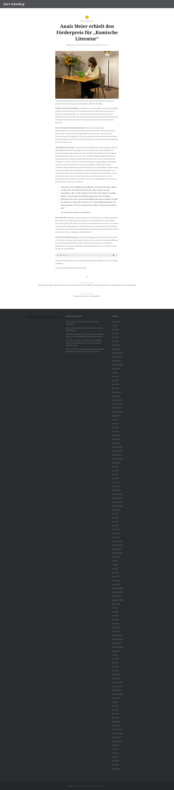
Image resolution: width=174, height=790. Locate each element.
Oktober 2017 (116, 737)
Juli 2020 (115, 608)
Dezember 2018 (117, 682)
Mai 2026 (115, 333)
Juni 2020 (115, 612)
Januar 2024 (116, 443)
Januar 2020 (116, 631)
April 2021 (115, 572)
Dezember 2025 (117, 353)
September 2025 (117, 365)
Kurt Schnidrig (14, 4)
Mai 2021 (115, 568)
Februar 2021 (116, 580)
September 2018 (117, 694)
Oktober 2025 (116, 361)
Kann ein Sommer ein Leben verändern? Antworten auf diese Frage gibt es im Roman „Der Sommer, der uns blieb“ (85, 350)
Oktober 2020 (116, 596)
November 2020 (117, 592)
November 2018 (117, 686)
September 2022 (117, 506)
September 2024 (117, 412)
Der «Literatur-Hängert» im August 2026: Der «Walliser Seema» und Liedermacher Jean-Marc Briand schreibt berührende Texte (84, 343)
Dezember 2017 (117, 729)
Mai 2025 (115, 380)
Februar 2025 (116, 392)
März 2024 (115, 435)
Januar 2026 (116, 349)
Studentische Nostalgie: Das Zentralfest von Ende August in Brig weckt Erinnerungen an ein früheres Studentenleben (85, 335)
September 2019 (117, 647)
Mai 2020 (115, 616)
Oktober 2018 (116, 690)
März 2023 (115, 482)
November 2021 (117, 545)
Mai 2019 (115, 663)
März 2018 (115, 718)
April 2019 (115, 667)
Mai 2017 (115, 757)
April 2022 (115, 525)
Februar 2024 (116, 439)
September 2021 (117, 553)
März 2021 (115, 576)
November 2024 (117, 404)
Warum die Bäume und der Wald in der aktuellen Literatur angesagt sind (84, 329)
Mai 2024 (115, 427)
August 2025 (116, 368)
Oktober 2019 (116, 643)
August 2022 (116, 510)
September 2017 (117, 741)
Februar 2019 (116, 674)
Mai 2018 (115, 710)
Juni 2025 (115, 376)
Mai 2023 (115, 474)
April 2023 (115, 478)
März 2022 (115, 529)
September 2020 (117, 600)
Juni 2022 (115, 518)
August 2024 (116, 416)
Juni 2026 (115, 329)
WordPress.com (101, 786)
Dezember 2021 (117, 541)
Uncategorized (87, 21)
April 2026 (115, 337)
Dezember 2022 (117, 494)
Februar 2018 (116, 721)
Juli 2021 (115, 561)
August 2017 (116, 745)
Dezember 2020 (117, 588)
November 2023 (117, 451)
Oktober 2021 (116, 549)
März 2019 (115, 670)
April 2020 (115, 619)
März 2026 (115, 341)
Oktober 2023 (116, 455)
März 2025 (115, 388)
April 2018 (115, 714)
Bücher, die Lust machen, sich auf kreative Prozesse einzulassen (82, 323)
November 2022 (117, 498)
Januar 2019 (116, 678)
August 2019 (116, 651)
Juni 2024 (115, 423)
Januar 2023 (116, 490)
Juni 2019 (115, 659)
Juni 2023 (115, 470)
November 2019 (117, 639)
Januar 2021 (116, 584)
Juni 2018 (115, 706)
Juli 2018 (115, 702)
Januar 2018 (116, 725)
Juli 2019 (115, 655)
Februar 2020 (116, 627)
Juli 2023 (115, 467)
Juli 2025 (115, 372)
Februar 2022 (116, 533)
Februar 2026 (116, 345)
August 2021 (116, 557)
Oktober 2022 (116, 502)
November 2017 (117, 733)
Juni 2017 (115, 753)
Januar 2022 (116, 537)
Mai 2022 (115, 521)
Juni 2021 (115, 565)
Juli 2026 (115, 325)
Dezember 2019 (117, 635)
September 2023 (117, 459)
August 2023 (116, 463)
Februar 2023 (116, 486)
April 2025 (115, 384)
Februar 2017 (116, 768)
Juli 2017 (115, 749)
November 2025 (117, 357)
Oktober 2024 (116, 408)
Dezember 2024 (117, 400)
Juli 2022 (115, 514)
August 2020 (116, 604)
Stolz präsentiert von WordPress (77, 786)
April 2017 (115, 761)
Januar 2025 (116, 396)
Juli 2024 (115, 419)
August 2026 (116, 321)
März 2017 (115, 765)
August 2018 (116, 698)
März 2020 (115, 623)
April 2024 (115, 431)
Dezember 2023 (117, 447)
